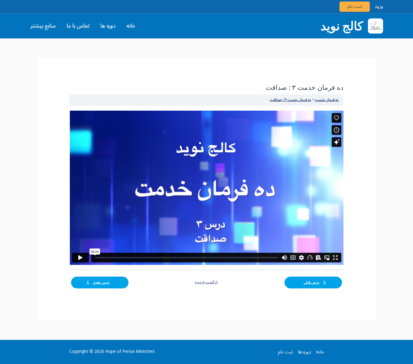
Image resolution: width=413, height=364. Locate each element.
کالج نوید (341, 26)
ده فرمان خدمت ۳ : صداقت (290, 100)
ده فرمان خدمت (327, 100)
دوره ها (107, 25)
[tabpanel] (207, 188)
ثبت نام (354, 6)
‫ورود (379, 6)
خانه (130, 25)
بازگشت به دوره (206, 282)
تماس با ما (78, 25)
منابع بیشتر (43, 25)
